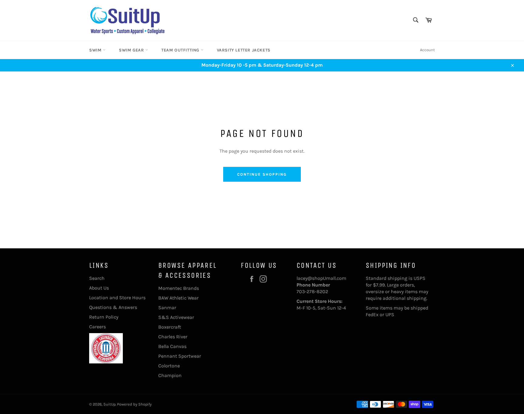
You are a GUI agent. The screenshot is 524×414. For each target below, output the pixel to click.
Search (97, 278)
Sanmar (167, 307)
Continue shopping (262, 174)
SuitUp (109, 404)
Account (427, 50)
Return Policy (103, 317)
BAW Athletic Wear (178, 298)
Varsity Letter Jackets (243, 50)
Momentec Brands (178, 288)
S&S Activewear (176, 317)
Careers (97, 327)
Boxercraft (169, 327)
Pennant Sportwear (179, 356)
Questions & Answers (113, 307)
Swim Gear (132, 50)
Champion (170, 375)
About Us (99, 288)
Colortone (169, 366)
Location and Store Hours (117, 297)
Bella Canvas (172, 346)
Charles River (172, 336)
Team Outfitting (181, 50)
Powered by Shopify (134, 404)
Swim (96, 50)
